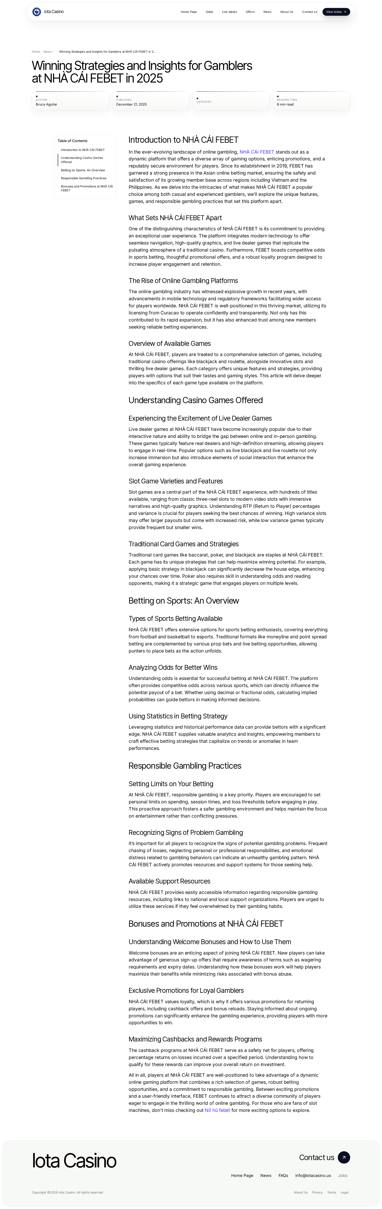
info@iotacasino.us (313, 1175)
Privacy (317, 1192)
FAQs (283, 1175)
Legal (344, 1192)
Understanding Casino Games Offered (82, 160)
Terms (331, 1192)
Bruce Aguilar (46, 104)
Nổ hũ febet (217, 1110)
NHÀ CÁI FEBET (257, 152)
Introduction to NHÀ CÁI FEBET (83, 150)
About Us (301, 1192)
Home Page (242, 1175)
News (48, 51)
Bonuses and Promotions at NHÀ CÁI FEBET (87, 188)
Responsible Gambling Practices (83, 178)
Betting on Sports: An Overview (83, 170)
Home (36, 51)
